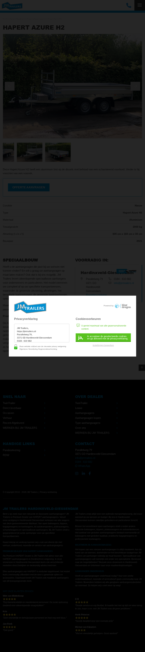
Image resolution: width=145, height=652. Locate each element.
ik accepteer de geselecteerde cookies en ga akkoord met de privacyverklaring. (103, 337)
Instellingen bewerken (103, 345)
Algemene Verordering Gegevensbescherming (38, 349)
